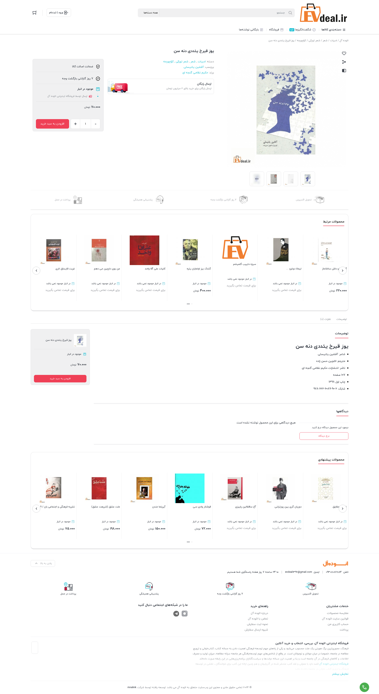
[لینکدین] (176, 613)
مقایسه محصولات (337, 613)
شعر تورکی (314, 40)
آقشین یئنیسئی (194, 67)
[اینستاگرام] (185, 613)
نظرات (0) (325, 319)
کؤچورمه (301, 40)
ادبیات (333, 40)
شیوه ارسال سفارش (256, 630)
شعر (325, 40)
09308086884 (334, 572)
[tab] (341, 319)
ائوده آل (344, 40)
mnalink (132, 687)
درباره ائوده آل (259, 613)
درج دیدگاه (323, 436)
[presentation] (343, 271)
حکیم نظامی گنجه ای (195, 73)
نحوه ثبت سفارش (257, 624)
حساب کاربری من (338, 624)
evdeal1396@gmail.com (298, 572)
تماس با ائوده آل (258, 619)
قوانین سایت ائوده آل (335, 619)
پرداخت (344, 630)
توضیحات (341, 319)
